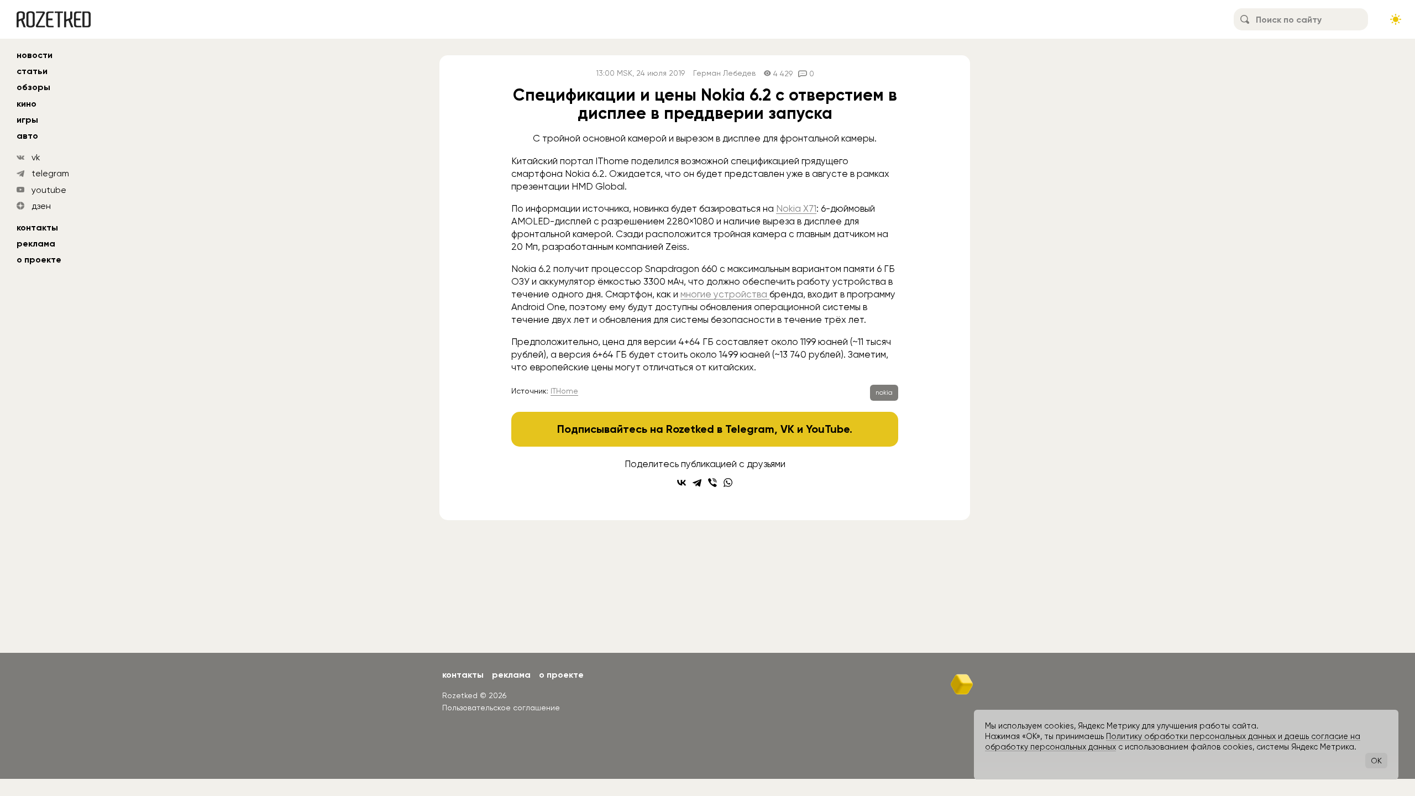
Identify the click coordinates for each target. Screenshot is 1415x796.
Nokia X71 (796, 208)
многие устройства (723, 294)
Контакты (37, 227)
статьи (32, 71)
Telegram (749, 429)
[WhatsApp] (728, 482)
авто (27, 135)
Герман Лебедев (724, 73)
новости (35, 55)
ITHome (564, 390)
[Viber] (712, 482)
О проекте (39, 259)
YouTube (828, 429)
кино (26, 103)
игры (27, 119)
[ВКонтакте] (681, 482)
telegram (50, 173)
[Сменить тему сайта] (1396, 19)
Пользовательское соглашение (501, 707)
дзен (41, 206)
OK (1376, 760)
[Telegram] (697, 482)
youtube (49, 190)
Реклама (36, 243)
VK (787, 429)
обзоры (33, 87)
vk (36, 157)
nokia (884, 392)
